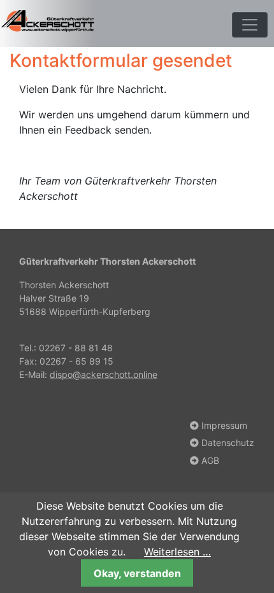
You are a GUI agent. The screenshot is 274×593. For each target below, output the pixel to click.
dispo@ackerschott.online (103, 374)
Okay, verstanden (137, 573)
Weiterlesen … (177, 551)
